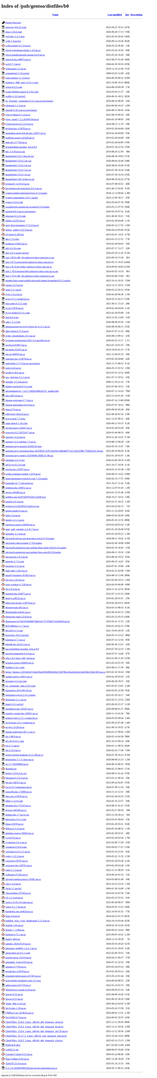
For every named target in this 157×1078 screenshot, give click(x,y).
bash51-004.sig (12, 939)
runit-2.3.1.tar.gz (13, 289)
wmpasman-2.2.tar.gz (15, 68)
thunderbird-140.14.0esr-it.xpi (19, 179)
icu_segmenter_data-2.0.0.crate (20, 686)
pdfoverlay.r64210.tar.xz (17, 414)
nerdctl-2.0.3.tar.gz (14, 501)
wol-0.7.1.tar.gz (13, 64)
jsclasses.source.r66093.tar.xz (19, 663)
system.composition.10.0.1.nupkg (21, 197)
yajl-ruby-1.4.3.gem (15, 36)
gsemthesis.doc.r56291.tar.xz (19, 709)
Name (55, 14)
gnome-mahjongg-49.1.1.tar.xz (20, 732)
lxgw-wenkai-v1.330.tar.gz (18, 584)
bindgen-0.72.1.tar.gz (15, 934)
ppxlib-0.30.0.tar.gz (14, 372)
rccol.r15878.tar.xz (14, 308)
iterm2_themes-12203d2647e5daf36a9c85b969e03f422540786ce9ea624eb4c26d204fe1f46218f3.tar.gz (55, 672)
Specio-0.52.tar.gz (14, 994)
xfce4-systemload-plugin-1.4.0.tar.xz (23, 50)
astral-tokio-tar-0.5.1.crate (17, 953)
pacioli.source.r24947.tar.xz (18, 428)
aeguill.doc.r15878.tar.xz (17, 971)
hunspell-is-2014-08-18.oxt (18, 690)
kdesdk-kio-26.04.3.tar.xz (17, 644)
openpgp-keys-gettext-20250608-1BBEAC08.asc (29, 455)
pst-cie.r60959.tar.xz (15, 354)
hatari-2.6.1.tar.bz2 (14, 704)
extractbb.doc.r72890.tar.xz (18, 791)
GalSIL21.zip (12, 1049)
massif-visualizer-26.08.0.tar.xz (20, 575)
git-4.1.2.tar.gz (12, 745)
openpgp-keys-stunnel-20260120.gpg (23, 446)
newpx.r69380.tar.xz (15, 492)
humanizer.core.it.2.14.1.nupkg (20, 695)
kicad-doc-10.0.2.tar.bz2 (17, 635)
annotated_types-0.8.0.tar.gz (19, 962)
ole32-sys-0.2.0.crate (15, 464)
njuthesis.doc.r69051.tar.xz (18, 487)
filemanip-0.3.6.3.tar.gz (16, 778)
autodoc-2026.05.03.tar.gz (18, 943)
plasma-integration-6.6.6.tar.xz (20, 405)
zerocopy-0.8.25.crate (15, 27)
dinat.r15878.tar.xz (14, 824)
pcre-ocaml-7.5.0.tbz (15, 418)
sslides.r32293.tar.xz (15, 220)
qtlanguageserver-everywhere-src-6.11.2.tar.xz (27, 326)
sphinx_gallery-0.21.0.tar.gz (18, 230)
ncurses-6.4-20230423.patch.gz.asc (22, 506)
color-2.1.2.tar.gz (13, 870)
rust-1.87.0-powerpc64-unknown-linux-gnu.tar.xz (29, 262)
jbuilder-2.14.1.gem (14, 667)
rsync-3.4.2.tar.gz (13, 294)
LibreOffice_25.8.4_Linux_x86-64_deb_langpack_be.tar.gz (34, 1026)
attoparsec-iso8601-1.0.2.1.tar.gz (21, 948)
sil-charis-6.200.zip (14, 234)
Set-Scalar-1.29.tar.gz (15, 1008)
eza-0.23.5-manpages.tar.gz (18, 787)
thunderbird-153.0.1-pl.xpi (18, 170)
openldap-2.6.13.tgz (15, 460)
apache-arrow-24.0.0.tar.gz (18, 957)
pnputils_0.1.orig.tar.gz (16, 382)
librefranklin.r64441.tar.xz (18, 612)
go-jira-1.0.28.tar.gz (14, 727)
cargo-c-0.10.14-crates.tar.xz (19, 902)
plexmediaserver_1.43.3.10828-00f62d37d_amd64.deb (32, 391)
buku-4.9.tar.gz (12, 916)
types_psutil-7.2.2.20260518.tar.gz (22, 119)
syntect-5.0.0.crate (14, 202)
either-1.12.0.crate (14, 801)
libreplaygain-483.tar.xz (16, 607)
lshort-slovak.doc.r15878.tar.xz (20, 603)
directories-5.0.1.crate (15, 819)
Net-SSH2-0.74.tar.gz (15, 1017)
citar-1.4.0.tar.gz (13, 884)
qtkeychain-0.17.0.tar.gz (17, 331)
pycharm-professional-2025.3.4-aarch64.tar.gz (27, 340)
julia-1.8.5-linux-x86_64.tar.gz (20, 658)
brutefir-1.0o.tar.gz (14, 925)
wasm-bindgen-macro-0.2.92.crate (21, 91)
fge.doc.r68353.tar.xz (15, 782)
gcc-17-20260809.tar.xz (16, 764)
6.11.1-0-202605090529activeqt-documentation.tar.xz (31, 1068)
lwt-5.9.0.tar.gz (12, 589)
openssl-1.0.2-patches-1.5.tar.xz (20, 441)
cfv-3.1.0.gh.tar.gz (14, 897)
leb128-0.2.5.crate (14, 630)
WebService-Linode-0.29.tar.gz (20, 989)
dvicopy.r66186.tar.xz (15, 810)
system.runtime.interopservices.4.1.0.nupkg (26, 193)
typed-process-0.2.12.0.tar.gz (19, 124)
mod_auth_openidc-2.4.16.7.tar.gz (21, 529)
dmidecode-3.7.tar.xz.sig (17, 814)
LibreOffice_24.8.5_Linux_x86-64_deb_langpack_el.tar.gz (34, 1040)
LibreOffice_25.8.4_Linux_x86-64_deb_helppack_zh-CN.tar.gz (36, 1031)
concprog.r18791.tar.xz (16, 861)
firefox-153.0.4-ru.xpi (15, 773)
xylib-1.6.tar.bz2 (13, 41)
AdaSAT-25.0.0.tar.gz (16, 1063)
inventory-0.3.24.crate (16, 681)
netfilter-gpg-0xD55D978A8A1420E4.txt (25, 497)
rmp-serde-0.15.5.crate (16, 303)
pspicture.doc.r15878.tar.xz (18, 359)
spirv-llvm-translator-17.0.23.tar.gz (22, 225)
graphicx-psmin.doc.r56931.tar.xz (21, 713)
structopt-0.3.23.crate (15, 216)
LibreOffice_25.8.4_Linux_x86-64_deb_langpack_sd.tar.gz (34, 1022)
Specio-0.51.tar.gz (14, 999)
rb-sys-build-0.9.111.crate (17, 312)
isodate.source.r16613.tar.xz (18, 676)
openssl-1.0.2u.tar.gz (15, 437)
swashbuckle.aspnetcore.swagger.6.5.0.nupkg (27, 207)
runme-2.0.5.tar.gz (14, 285)
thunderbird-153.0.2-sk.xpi (18, 161)
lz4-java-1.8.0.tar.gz (15, 580)
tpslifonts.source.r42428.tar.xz (19, 137)
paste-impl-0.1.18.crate (16, 423)
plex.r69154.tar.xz (14, 395)
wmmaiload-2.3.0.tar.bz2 (17, 73)
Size (127, 14)
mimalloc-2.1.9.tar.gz (15, 534)
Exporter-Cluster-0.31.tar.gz (18, 1054)
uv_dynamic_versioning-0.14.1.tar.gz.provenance (29, 101)
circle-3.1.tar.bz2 (13, 888)
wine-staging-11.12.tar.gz (17, 78)
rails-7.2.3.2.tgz (12, 322)
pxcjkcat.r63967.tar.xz (16, 345)
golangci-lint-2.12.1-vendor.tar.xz (21, 718)
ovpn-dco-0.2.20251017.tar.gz (20, 432)
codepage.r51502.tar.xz (16, 874)
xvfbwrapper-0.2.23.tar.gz (18, 45)
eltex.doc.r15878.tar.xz (16, 796)
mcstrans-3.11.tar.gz (15, 566)
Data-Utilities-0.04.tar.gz (17, 1059)
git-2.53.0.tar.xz (13, 750)
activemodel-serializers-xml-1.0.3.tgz (23, 980)
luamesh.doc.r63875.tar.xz (18, 593)
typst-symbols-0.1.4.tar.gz (17, 114)
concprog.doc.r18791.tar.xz (18, 865)
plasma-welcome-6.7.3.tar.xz (19, 400)
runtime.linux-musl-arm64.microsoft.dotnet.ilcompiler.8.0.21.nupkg (37, 280)
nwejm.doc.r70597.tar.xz (17, 469)
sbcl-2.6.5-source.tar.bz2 (17, 253)
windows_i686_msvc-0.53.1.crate (21, 82)
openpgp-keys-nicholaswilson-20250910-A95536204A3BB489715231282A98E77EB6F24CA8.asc (54, 451)
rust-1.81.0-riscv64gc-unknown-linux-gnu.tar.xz (28, 266)
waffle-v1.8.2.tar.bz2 (15, 96)
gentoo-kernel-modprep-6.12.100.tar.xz (24, 755)
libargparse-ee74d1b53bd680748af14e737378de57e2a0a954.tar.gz (37, 621)
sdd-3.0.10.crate (13, 248)
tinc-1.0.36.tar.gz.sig (15, 151)
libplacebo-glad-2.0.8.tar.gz (18, 616)
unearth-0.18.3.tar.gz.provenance (21, 110)
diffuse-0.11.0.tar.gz (15, 828)
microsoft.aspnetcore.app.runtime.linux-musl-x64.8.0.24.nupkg (35, 547)
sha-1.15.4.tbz (12, 239)
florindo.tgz (11, 768)
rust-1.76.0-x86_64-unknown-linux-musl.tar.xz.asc (29, 276)
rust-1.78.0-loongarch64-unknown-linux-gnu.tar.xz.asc (31, 271)
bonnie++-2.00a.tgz (14, 930)
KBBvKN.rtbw (13, 1045)
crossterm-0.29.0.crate (16, 847)
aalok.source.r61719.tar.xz (18, 985)
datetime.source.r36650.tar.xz (19, 833)
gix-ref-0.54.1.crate (14, 741)
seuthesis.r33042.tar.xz (16, 243)
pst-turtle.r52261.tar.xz (16, 349)
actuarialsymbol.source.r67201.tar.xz (23, 976)
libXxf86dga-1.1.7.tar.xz (17, 626)
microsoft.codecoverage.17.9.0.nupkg (23, 543)
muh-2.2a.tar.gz (12, 515)
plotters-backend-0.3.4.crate (18, 386)
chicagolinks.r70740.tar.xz (18, 893)
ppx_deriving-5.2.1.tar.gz (17, 377)
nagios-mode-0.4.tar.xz (16, 511)
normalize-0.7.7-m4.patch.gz (19, 483)
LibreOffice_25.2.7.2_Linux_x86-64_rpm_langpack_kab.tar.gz (36, 1036)
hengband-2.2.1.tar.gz (15, 699)
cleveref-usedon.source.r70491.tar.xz (23, 879)
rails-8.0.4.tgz (12, 317)
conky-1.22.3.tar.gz (14, 856)
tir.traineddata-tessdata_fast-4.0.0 (21, 147)
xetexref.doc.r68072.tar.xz (18, 59)
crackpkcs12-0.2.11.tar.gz (17, 851)
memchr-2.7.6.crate (14, 561)
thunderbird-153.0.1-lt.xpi (17, 174)
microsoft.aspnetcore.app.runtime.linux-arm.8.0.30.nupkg (33, 552)
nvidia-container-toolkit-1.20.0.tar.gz (23, 474)
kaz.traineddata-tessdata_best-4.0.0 (22, 649)
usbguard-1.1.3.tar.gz (15, 105)
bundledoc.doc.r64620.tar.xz (19, 911)
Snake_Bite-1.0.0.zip (15, 1003)
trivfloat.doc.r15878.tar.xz (17, 128)
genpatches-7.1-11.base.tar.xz (19, 759)
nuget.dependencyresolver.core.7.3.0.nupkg (26, 478)
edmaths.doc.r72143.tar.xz (18, 805)
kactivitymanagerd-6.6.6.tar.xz (20, 653)
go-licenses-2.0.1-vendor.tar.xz (20, 722)
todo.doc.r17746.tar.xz (16, 142)
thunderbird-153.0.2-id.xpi (18, 165)
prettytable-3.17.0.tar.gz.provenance (22, 363)
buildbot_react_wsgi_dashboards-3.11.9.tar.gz (27, 920)
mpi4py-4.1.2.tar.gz (14, 520)
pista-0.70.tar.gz (13, 409)
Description (136, 14)
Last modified (115, 14)
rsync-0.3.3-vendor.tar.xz (17, 299)
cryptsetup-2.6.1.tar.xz (16, 842)
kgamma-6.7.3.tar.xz (15, 639)
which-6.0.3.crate (13, 87)
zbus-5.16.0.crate (13, 32)
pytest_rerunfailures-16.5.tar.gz (20, 336)
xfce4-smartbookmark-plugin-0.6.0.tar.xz (25, 55)
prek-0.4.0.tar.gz (13, 368)
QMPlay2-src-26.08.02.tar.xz (19, 1013)
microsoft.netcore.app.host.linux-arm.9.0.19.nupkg (29, 538)
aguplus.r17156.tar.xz (15, 966)
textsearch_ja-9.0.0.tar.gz (17, 184)
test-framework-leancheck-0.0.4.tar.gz (23, 188)
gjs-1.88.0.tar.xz (13, 736)
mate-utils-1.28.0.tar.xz (16, 570)
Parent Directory (13, 22)
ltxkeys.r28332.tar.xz (15, 598)
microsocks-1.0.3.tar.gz (16, 557)
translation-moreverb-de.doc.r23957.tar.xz (25, 133)
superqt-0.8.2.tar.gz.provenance (20, 211)
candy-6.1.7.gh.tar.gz (15, 907)
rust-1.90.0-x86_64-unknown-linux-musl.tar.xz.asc (29, 257)
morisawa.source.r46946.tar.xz (20, 524)
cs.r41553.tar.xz (13, 838)
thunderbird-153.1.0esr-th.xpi (19, 156)
